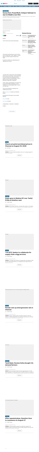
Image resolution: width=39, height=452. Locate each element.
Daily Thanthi (19, 0)
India (13, 6)
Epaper (15, 0)
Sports (30, 6)
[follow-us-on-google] (20, 35)
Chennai (5, 6)
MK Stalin (16, 206)
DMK (10, 206)
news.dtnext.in (7, 91)
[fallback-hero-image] (25, 36)
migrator (4, 32)
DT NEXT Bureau (9, 202)
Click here (4, 98)
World (16, 6)
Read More (19, 155)
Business (26, 6)
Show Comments (12, 111)
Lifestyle (33, 6)
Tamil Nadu (9, 6)
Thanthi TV (23, 0)
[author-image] (5, 148)
